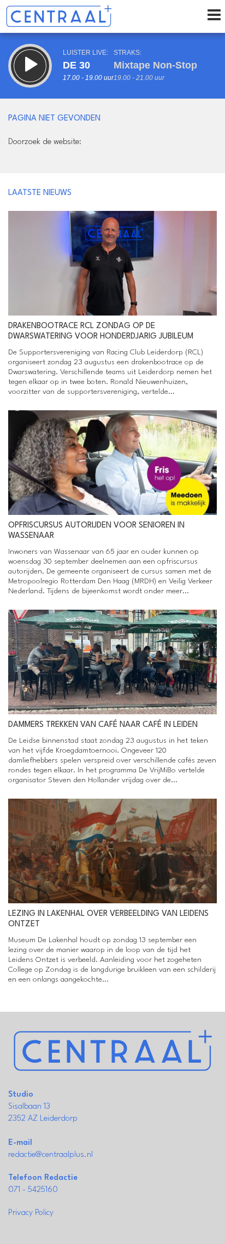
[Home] (58, 16)
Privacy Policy (31, 1213)
